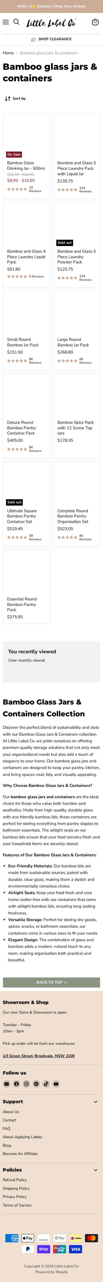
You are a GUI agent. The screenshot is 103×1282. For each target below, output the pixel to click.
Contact (9, 1120)
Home (8, 53)
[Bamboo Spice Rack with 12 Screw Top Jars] (76, 396)
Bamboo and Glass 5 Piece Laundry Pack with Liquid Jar (76, 168)
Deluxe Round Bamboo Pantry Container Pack (21, 428)
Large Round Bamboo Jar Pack (73, 342)
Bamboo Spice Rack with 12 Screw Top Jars (75, 428)
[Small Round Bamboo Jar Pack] (26, 313)
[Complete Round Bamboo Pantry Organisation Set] (76, 485)
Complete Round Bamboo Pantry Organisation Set (72, 516)
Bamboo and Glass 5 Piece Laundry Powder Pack (76, 257)
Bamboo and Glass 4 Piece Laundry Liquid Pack (26, 257)
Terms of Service (17, 1205)
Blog (7, 1145)
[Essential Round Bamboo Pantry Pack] (26, 573)
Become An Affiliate (20, 1153)
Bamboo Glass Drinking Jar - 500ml (26, 165)
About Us (11, 1111)
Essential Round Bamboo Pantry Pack (22, 604)
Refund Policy (15, 1180)
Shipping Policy (16, 1188)
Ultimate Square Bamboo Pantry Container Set (22, 516)
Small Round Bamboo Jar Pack (23, 342)
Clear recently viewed (26, 660)
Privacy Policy (15, 1196)
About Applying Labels (22, 1137)
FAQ (6, 1128)
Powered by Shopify (51, 1272)
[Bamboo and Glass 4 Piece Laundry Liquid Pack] (26, 225)
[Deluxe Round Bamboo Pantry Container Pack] (26, 396)
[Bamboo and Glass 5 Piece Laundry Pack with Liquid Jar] (76, 137)
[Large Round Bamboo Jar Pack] (76, 313)
